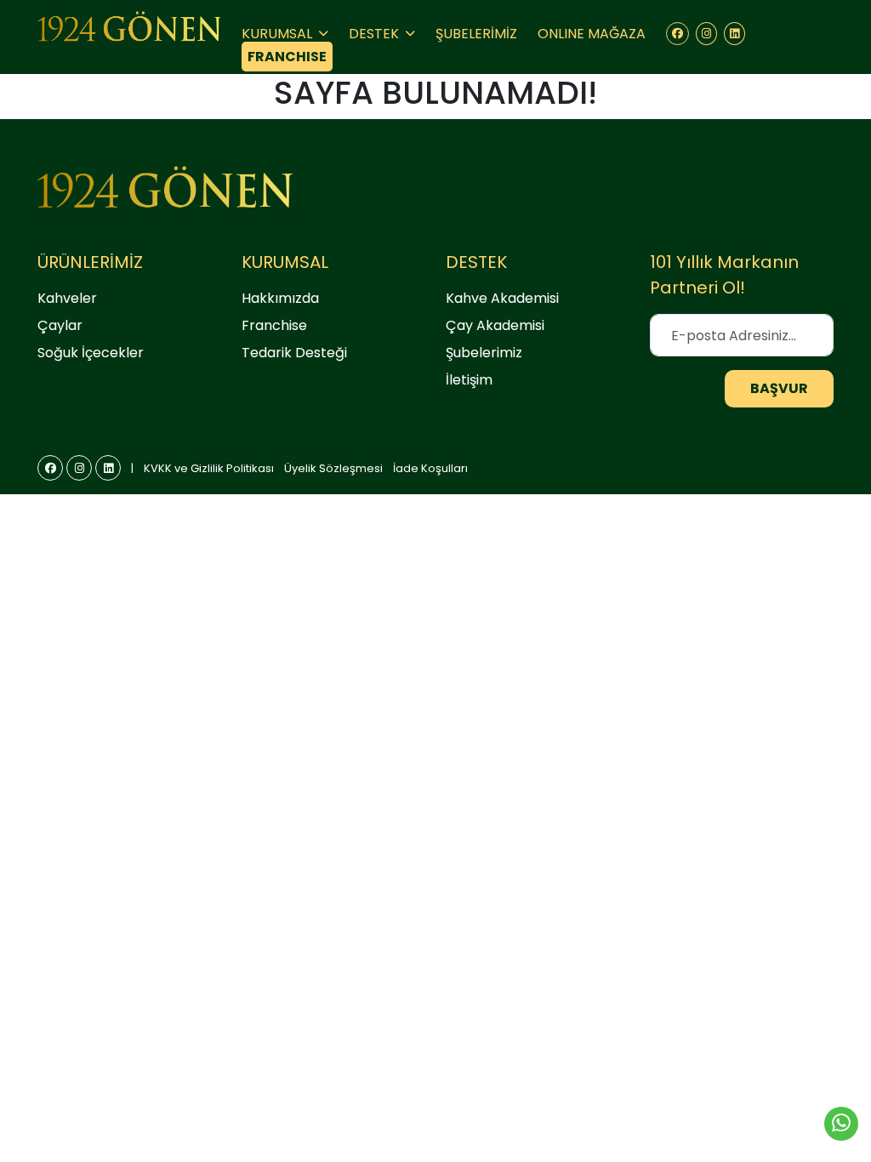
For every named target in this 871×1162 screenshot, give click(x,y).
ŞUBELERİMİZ (476, 33)
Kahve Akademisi (502, 298)
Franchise (274, 325)
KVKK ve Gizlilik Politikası (209, 468)
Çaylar (60, 325)
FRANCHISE (287, 56)
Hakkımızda (280, 298)
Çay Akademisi (495, 325)
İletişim (469, 380)
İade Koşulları (430, 468)
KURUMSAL (279, 33)
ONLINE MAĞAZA (592, 33)
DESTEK (375, 33)
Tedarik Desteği (294, 352)
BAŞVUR (779, 388)
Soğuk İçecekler (90, 352)
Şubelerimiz (484, 352)
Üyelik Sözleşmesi (333, 468)
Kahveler (67, 298)
